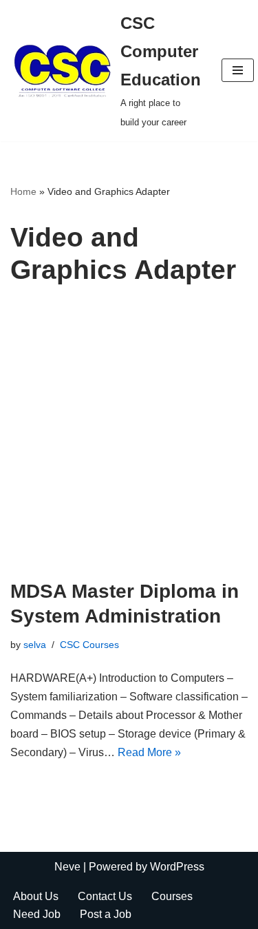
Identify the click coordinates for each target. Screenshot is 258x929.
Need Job (37, 914)
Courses (172, 896)
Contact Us (105, 896)
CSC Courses (89, 644)
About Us (35, 896)
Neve (67, 867)
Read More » (149, 752)
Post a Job (105, 914)
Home (23, 191)
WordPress (177, 867)
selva (34, 644)
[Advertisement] (129, 443)
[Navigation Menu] (238, 70)
